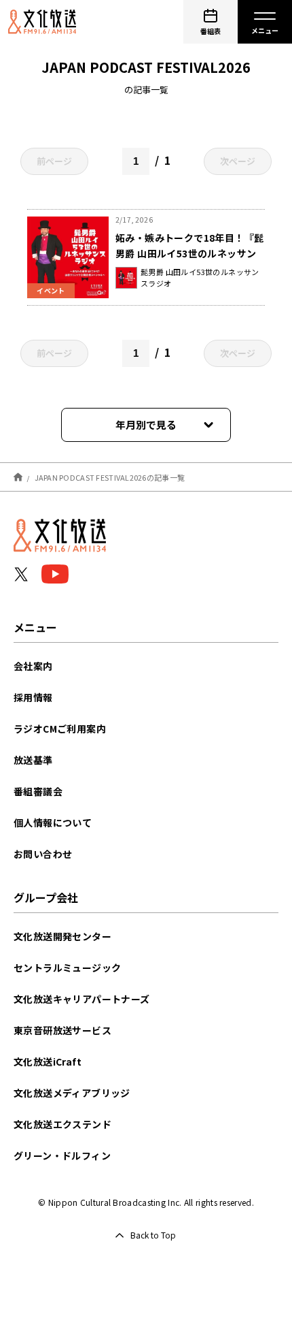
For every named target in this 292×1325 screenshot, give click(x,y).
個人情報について (53, 822)
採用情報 (33, 697)
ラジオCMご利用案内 (60, 728)
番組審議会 (38, 791)
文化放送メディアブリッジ (72, 1093)
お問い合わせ (43, 854)
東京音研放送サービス (62, 1030)
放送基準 (33, 760)
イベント (51, 290)
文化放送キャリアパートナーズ (82, 999)
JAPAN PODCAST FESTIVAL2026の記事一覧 (110, 476)
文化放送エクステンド (62, 1124)
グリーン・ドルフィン (62, 1155)
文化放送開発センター (62, 936)
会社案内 (33, 666)
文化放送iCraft (47, 1061)
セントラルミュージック (67, 967)
